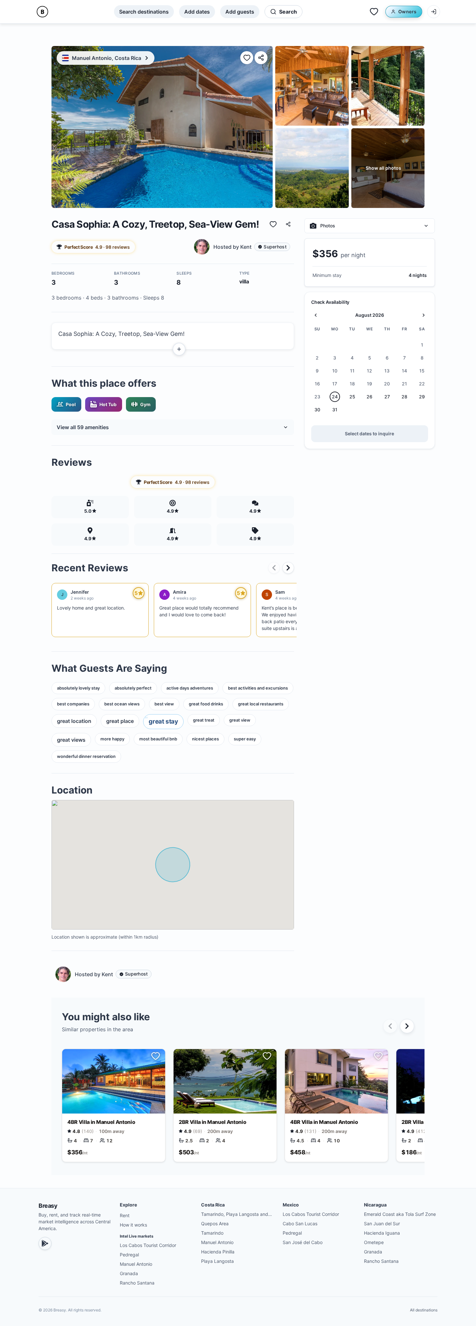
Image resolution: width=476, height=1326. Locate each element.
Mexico (291, 1204)
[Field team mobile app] (45, 1243)
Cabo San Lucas (300, 1223)
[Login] (433, 11)
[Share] (261, 57)
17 (334, 384)
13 (387, 371)
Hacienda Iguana (382, 1233)
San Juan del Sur (382, 1223)
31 (334, 410)
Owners (407, 11)
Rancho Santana (137, 1283)
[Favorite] (246, 57)
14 (404, 371)
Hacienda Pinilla (217, 1251)
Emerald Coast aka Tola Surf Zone (400, 1214)
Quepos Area (215, 1223)
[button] (172, 336)
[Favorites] (374, 11)
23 (317, 397)
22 (422, 384)
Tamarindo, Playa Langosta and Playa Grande (234, 1214)
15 (422, 371)
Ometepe (374, 1242)
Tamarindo (212, 1233)
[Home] (42, 11)
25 (352, 397)
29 (422, 397)
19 (369, 384)
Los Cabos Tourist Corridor (148, 1245)
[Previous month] (316, 315)
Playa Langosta (217, 1261)
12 (369, 371)
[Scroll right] (288, 568)
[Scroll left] (274, 568)
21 (404, 384)
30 (317, 410)
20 (387, 384)
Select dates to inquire (369, 433)
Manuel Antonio (136, 1264)
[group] (242, 246)
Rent (125, 1215)
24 (335, 397)
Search (288, 11)
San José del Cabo (303, 1242)
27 (387, 397)
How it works (133, 1225)
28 (404, 397)
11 (352, 371)
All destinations (423, 1310)
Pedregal (129, 1254)
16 (317, 384)
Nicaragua (375, 1204)
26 (369, 397)
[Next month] (423, 315)
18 (352, 384)
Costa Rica (213, 1204)
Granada (129, 1273)
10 (334, 371)
